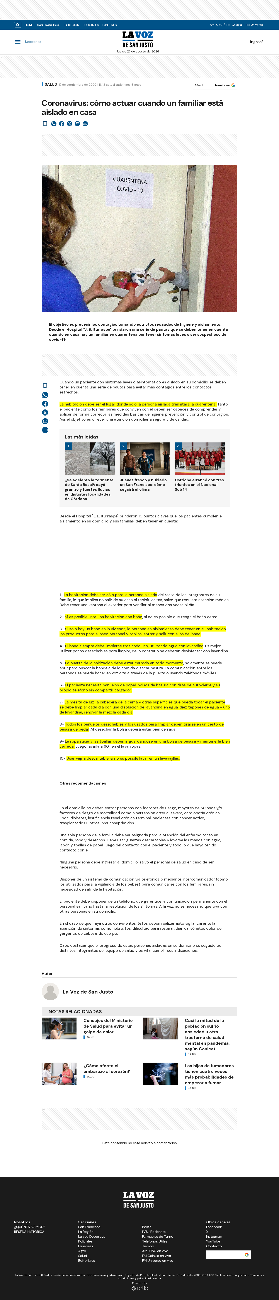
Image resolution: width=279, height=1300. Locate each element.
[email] (77, 123)
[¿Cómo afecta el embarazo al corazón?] (59, 1074)
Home (29, 25)
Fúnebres (109, 25)
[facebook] (61, 123)
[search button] (17, 25)
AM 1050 (216, 25)
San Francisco (48, 25)
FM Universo (254, 25)
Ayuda (157, 1278)
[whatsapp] (53, 123)
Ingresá (257, 41)
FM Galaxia (234, 25)
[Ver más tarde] (45, 123)
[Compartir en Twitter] (69, 123)
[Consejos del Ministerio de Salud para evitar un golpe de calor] (59, 1028)
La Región (71, 25)
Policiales (91, 25)
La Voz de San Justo (88, 991)
